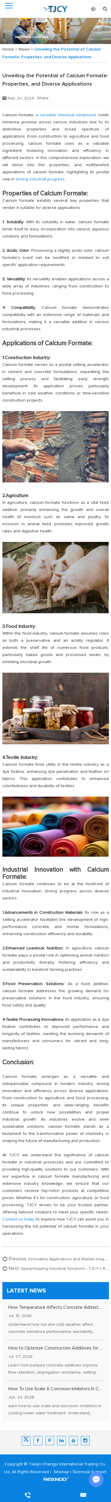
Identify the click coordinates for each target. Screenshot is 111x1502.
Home (8, 49)
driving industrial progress (40, 179)
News (24, 49)
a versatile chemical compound (66, 115)
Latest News (26, 1291)
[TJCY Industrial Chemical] (55, 9)
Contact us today (18, 1219)
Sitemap (61, 1472)
